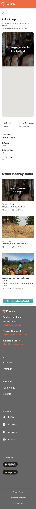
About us (7, 381)
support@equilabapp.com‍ (13, 325)
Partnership (8, 387)
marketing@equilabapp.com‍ (14, 334)
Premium (7, 369)
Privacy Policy (18, 492)
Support (6, 394)
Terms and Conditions (18, 498)
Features (7, 362)
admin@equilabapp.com (13, 344)
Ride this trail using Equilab (18, 301)
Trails (5, 375)
